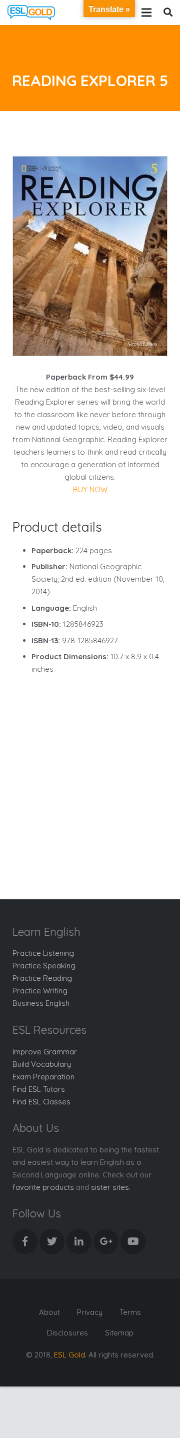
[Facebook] (25, 1241)
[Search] (168, 12)
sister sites (110, 1187)
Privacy (89, 1312)
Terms (130, 1312)
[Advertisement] (90, 777)
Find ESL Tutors (38, 1089)
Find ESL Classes (41, 1101)
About (49, 1312)
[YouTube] (133, 1241)
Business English (41, 1003)
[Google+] (106, 1241)
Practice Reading (42, 978)
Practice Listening (43, 953)
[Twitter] (52, 1241)
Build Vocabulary (41, 1064)
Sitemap (119, 1332)
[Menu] (147, 12)
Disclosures (67, 1332)
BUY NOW (90, 489)
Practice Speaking (44, 965)
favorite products (43, 1187)
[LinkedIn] (79, 1241)
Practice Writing (40, 990)
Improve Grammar (44, 1051)
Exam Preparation (43, 1076)
